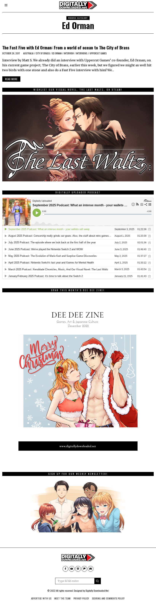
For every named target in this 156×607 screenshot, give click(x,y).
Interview (69, 53)
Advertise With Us (41, 598)
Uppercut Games (98, 53)
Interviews (81, 53)
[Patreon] (84, 569)
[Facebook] (65, 569)
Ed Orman (57, 53)
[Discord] (90, 569)
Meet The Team (62, 598)
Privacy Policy (81, 598)
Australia (28, 53)
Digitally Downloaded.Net (97, 590)
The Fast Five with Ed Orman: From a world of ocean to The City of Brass (65, 47)
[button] (97, 581)
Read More (11, 79)
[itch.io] (78, 569)
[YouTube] (72, 569)
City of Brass (43, 53)
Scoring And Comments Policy (108, 598)
